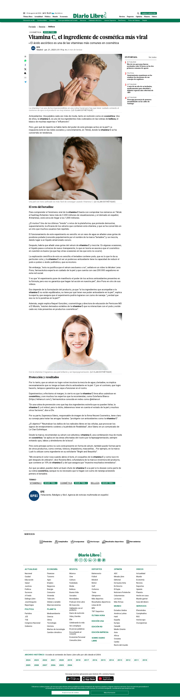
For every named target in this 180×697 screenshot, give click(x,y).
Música (72, 573)
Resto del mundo (121, 645)
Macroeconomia (54, 605)
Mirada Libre (119, 577)
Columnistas (119, 596)
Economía (64, 17)
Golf (93, 586)
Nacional (28, 573)
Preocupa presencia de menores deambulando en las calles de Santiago (139, 102)
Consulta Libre (75, 640)
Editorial (117, 580)
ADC (115, 573)
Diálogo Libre (30, 599)
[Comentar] (25, 73)
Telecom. (51, 599)
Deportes (130, 17)
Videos (154, 17)
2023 (36, 660)
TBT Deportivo (98, 611)
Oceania (117, 639)
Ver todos (152, 57)
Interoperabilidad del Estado (68, 20)
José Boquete (30, 602)
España (117, 620)
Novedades (74, 599)
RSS (138, 617)
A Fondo (28, 596)
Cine (71, 577)
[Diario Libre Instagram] (81, 560)
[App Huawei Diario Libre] (106, 678)
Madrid (40, 50)
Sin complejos (75, 626)
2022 (44, 660)
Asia (116, 632)
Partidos (28, 613)
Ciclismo (95, 589)
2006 (53, 665)
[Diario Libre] (90, 15)
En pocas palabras (77, 629)
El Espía (117, 589)
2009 (28, 665)
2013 (120, 660)
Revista (122, 17)
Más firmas (118, 602)
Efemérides (141, 610)
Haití (116, 617)
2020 (61, 660)
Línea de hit (96, 605)
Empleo (50, 583)
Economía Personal (77, 637)
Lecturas (117, 599)
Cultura (72, 580)
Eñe (70, 619)
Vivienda (50, 596)
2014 (111, 660)
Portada (32, 26)
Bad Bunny (122, 20)
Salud (27, 583)
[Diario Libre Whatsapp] (104, 560)
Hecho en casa (142, 596)
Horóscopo (140, 620)
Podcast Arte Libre (77, 602)
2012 (128, 660)
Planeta (147, 17)
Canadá (117, 626)
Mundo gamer (142, 599)
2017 (86, 660)
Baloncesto (96, 573)
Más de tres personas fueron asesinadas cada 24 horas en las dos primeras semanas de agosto (140, 66)
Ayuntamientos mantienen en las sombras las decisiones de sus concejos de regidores (139, 77)
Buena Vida (74, 592)
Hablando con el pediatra (75, 609)
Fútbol (94, 577)
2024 (28, 660)
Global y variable (54, 602)
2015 (103, 660)
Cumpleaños (141, 613)
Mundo (55, 17)
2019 (70, 660)
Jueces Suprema (110, 20)
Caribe (116, 642)
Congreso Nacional (32, 623)
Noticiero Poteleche (122, 592)
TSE (26, 620)
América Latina (120, 613)
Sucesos (28, 592)
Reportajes (29, 605)
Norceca (83, 20)
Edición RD (97, 626)
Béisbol (95, 580)
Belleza (95, 483)
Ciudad (28, 577)
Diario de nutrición (76, 613)
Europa (117, 623)
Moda (71, 586)
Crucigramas (141, 623)
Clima (49, 620)
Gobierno (28, 626)
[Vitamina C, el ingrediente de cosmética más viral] (25, 61)
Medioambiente (53, 613)
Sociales (73, 596)
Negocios (51, 586)
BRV (93, 608)
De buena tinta (120, 583)
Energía (50, 589)
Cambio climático (54, 632)
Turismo (50, 577)
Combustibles (42, 20)
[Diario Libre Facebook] (76, 560)
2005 (61, 665)
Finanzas (50, 573)
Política (47, 17)
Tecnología (51, 623)
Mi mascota (74, 605)
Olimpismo (96, 596)
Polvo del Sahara (134, 20)
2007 (44, 665)
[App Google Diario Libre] (73, 678)
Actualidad (38, 17)
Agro (49, 580)
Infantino (52, 20)
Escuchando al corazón (75, 633)
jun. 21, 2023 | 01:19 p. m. (56, 50)
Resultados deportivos (101, 602)
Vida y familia (74, 616)
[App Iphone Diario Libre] (89, 678)
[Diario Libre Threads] (99, 560)
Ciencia (50, 617)
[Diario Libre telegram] (94, 560)
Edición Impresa (100, 632)
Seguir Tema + (50, 32)
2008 (36, 665)
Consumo (51, 592)
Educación (29, 580)
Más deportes (97, 599)
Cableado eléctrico (95, 20)
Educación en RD (29, 20)
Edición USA (98, 621)
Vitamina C (36, 483)
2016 (94, 660)
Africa (116, 636)
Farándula (73, 583)
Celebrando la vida (76, 623)
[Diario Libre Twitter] (85, 560)
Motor (94, 583)
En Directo (118, 586)
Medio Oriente (120, 629)
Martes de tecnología (56, 629)
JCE (26, 617)
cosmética (66, 483)
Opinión (139, 17)
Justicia (28, 586)
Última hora (98, 615)
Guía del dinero (142, 602)
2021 (53, 660)
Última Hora (27, 17)
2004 (70, 665)
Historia (50, 626)
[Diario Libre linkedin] (90, 560)
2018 (78, 660)
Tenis (94, 592)
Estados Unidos (120, 610)
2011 (136, 660)
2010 (144, 660)
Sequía (144, 20)
